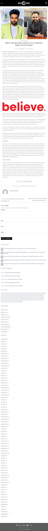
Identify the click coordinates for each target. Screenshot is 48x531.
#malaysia (30, 297)
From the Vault (4, 319)
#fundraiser (38, 295)
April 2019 (3, 509)
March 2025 (3, 380)
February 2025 (4, 382)
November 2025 (4, 360)
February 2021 (4, 499)
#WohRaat (20, 301)
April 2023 (3, 436)
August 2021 (3, 484)
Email (2, 226)
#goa (42, 295)
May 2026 (3, 346)
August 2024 (3, 397)
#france (34, 295)
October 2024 (3, 392)
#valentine (16, 301)
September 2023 (4, 424)
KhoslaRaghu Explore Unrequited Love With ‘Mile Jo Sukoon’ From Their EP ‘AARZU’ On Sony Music (25, 260)
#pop (13, 299)
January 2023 (3, 443)
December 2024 (4, 387)
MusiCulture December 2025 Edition (15, 279)
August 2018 (3, 516)
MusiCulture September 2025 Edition (12, 282)
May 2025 (3, 375)
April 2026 (3, 348)
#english (27, 295)
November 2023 (4, 419)
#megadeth (41, 297)
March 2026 (3, 351)
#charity (2, 295)
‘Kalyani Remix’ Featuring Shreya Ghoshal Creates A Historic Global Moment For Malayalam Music (24, 263)
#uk (12, 301)
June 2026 (3, 343)
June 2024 (3, 402)
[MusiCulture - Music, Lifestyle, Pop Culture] (24, 3)
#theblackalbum (4, 301)
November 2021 (4, 477)
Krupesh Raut (27, 529)
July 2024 (3, 399)
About (20, 527)
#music (7, 299)
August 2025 (3, 368)
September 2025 (4, 365)
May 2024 (3, 404)
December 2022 (4, 446)
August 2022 (3, 455)
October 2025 (3, 363)
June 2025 (3, 373)
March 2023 (3, 438)
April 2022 (3, 465)
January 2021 (3, 501)
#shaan (32, 299)
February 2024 (4, 411)
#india (2, 297)
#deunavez (20, 295)
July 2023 (3, 428)
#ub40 (9, 301)
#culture (16, 295)
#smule (36, 299)
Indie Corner (3, 321)
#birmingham (39, 293)
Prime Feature (3, 329)
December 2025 (4, 358)
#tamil (43, 299)
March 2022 (3, 467)
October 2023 (3, 421)
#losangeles (25, 297)
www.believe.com (13, 156)
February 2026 (4, 353)
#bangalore (34, 293)
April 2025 (3, 377)
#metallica (3, 299)
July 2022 (3, 458)
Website (2, 232)
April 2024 (3, 407)
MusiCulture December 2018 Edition (13, 272)
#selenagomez (27, 299)
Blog (23, 527)
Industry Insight (4, 324)
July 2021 (3, 487)
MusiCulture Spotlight (5, 326)
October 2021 (3, 480)
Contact (27, 527)
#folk (31, 295)
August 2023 (3, 426)
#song (39, 299)
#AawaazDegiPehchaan (5, 293)
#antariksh (28, 293)
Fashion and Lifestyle (5, 317)
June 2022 (3, 460)
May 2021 (3, 492)
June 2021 (3, 489)
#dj (24, 295)
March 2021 (3, 497)
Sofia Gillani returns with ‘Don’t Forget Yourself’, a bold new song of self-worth (20, 248)
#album (11, 293)
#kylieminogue (19, 297)
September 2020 (4, 504)
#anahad (18, 293)
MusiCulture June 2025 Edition (16, 285)
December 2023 (4, 416)
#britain (43, 293)
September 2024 (4, 394)
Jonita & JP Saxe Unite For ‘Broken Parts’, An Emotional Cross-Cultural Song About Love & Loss (23, 256)
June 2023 (3, 431)
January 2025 (3, 385)
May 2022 (3, 463)
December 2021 (4, 475)
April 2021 (3, 494)
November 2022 (4, 448)
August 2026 (3, 339)
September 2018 (4, 514)
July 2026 (3, 341)
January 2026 (3, 356)
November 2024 (4, 390)
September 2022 (4, 453)
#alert (15, 293)
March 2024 (3, 409)
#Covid (12, 295)
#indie (6, 297)
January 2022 (3, 472)
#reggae (22, 299)
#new (11, 299)
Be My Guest (3, 309)
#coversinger (7, 295)
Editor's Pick (3, 314)
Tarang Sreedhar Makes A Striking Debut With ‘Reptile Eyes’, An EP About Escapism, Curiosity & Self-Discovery (25, 253)
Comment (3, 209)
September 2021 (4, 482)
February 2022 (4, 470)
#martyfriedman (35, 297)
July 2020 (3, 506)
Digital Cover (3, 312)
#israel (14, 297)
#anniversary (23, 293)
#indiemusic (10, 297)
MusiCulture (30, 48)
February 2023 (4, 441)
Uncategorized (4, 331)
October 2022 (3, 450)
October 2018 (3, 511)
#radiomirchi (18, 299)
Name (2, 220)
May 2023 (3, 433)
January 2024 (3, 414)
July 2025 (3, 370)
